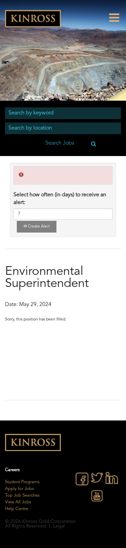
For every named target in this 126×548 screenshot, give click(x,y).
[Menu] (117, 17)
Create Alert (38, 227)
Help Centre (16, 509)
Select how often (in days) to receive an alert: (59, 198)
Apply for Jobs (19, 489)
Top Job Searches (22, 495)
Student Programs (22, 482)
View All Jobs (18, 502)
